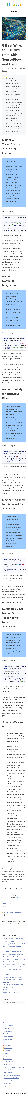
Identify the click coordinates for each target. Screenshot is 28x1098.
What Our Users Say (10, 1061)
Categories (6, 999)
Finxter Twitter (7, 1034)
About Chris (7, 1083)
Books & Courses (8, 1025)
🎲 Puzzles (6, 1056)
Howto (6, 869)
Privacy (5, 1014)
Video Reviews (8, 1072)
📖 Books (5, 1053)
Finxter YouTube (7, 1039)
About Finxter (8, 1064)
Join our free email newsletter (12, 912)
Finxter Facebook (8, 1036)
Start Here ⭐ (7, 1086)
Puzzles (5, 1020)
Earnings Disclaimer (8, 1028)
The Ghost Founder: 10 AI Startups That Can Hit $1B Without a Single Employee (12, 979)
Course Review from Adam (11, 1078)
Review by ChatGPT (10, 1080)
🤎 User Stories (7, 1059)
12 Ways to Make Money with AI (12, 904)
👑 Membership (7, 1048)
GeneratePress (14, 1095)
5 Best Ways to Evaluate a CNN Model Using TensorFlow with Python (13, 879)
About (4, 1009)
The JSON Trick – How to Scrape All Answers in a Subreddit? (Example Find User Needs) (14, 972)
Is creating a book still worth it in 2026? (14, 944)
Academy (5, 1023)
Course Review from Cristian (12, 1075)
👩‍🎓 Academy (6, 1050)
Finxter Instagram (8, 1031)
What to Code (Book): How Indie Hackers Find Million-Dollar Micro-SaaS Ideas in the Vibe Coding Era (12, 949)
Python (11, 869)
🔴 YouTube (6, 1045)
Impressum (6, 1011)
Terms (4, 1017)
